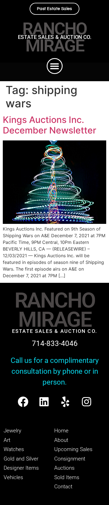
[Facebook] (22, 401)
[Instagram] (86, 401)
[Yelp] (65, 401)
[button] (55, 66)
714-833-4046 (55, 343)
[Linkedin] (44, 401)
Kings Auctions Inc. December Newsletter (49, 125)
